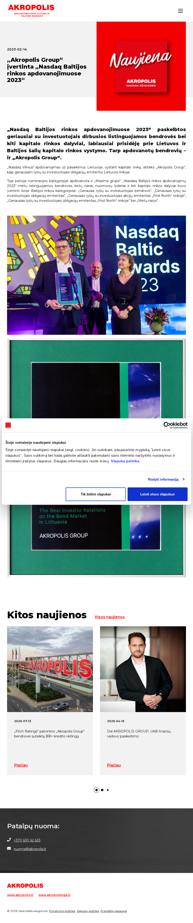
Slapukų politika (88, 911)
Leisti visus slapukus (157, 494)
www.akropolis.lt (20, 895)
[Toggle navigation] (180, 10)
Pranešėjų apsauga (114, 911)
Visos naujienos (110, 617)
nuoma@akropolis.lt (30, 849)
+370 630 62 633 (27, 840)
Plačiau (21, 765)
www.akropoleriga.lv (54, 895)
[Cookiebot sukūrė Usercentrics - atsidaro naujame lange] (167, 425)
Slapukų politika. (125, 461)
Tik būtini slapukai (96, 494)
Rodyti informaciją (163, 479)
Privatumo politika (62, 911)
